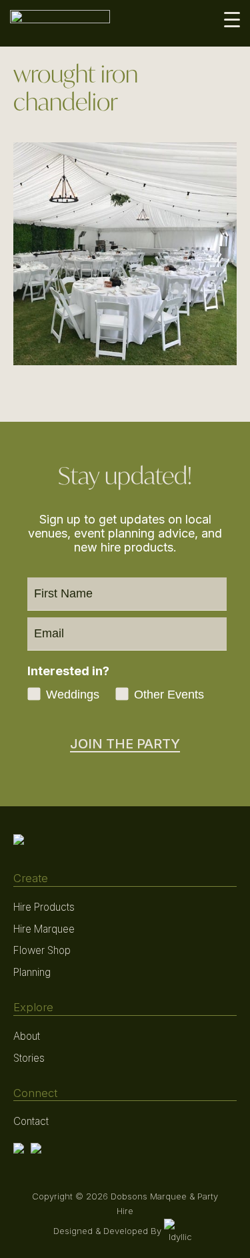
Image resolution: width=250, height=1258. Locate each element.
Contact (31, 1121)
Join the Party (125, 744)
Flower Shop (42, 950)
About (26, 1036)
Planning (32, 972)
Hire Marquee (44, 929)
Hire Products (44, 907)
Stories (29, 1058)
